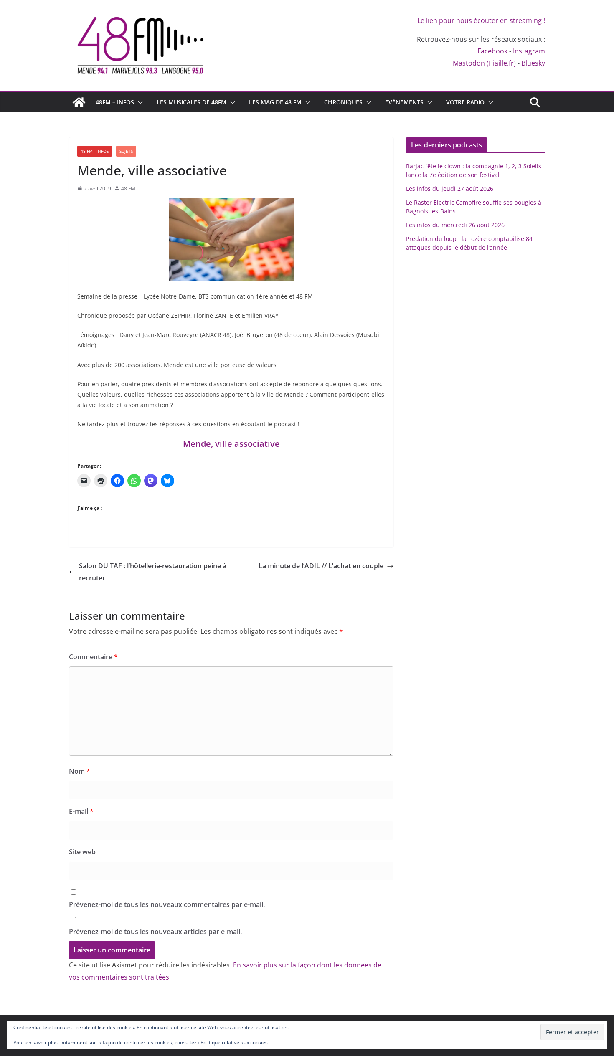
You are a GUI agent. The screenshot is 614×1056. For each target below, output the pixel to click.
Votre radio (465, 102)
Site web (82, 851)
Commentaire (93, 656)
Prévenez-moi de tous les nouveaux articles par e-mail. (155, 931)
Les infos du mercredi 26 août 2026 (455, 225)
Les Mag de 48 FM (275, 102)
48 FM (128, 188)
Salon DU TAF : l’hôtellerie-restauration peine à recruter (152, 571)
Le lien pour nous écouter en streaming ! (481, 20)
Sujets (126, 151)
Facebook (492, 51)
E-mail (81, 811)
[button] (138, 102)
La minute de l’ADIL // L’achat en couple (321, 565)
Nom (79, 771)
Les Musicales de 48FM (191, 102)
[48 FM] (79, 102)
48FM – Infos (115, 102)
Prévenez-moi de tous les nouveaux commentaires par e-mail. (167, 904)
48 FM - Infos (95, 151)
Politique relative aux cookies (234, 1042)
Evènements (404, 102)
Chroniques (343, 102)
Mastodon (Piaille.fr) (484, 63)
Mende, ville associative (231, 443)
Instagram (529, 51)
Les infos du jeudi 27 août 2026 (449, 188)
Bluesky (533, 63)
